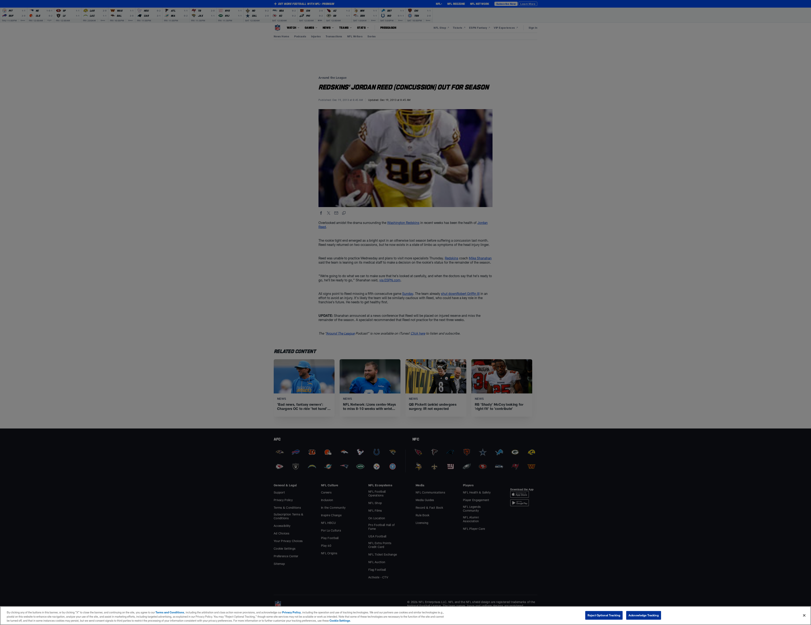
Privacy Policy (291, 612)
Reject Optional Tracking (604, 615)
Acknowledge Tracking (644, 615)
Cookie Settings (339, 620)
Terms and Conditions (169, 612)
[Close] (804, 615)
